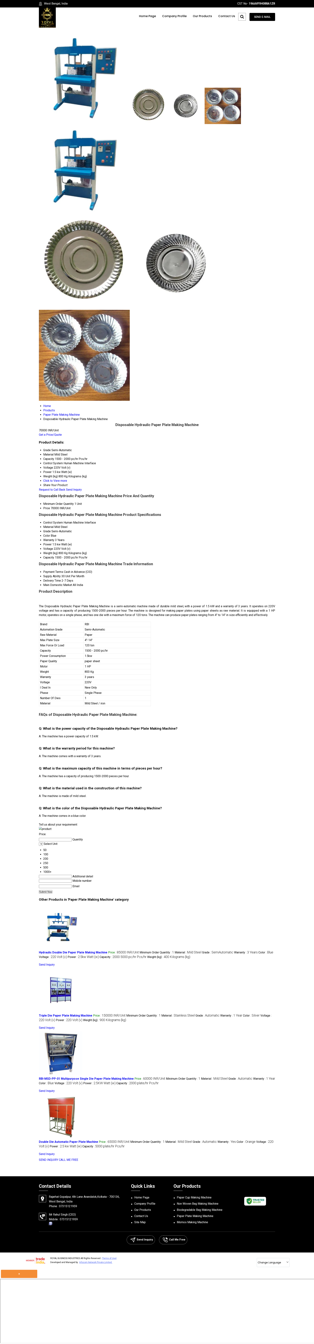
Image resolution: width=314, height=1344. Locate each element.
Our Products (202, 16)
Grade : (217, 952)
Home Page (147, 16)
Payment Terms (53, 572)
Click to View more (55, 480)
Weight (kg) (50, 553)
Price (46, 508)
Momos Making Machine (192, 1222)
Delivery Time (52, 580)
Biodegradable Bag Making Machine (199, 1210)
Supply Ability (52, 576)
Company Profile (174, 16)
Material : (188, 952)
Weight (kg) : (168, 957)
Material (48, 527)
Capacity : (123, 957)
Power (47, 544)
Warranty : (246, 952)
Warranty (48, 540)
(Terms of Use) (109, 1258)
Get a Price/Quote (50, 434)
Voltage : (53, 957)
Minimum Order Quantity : (157, 952)
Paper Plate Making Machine (195, 1216)
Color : (265, 952)
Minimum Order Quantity (58, 504)
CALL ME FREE (68, 1160)
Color (46, 535)
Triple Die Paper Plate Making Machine (65, 1015)
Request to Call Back (52, 489)
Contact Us (226, 16)
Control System (53, 522)
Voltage (48, 548)
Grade (47, 531)
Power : (83, 957)
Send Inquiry (74, 489)
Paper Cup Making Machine (194, 1197)
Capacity (48, 557)
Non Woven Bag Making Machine (197, 1203)
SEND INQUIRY (48, 1160)
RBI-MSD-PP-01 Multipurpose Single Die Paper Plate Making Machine (86, 1078)
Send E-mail (262, 17)
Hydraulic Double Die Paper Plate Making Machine (73, 952)
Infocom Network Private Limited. (95, 1262)
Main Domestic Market (57, 585)
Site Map (140, 1222)
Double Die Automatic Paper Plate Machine (68, 1142)
